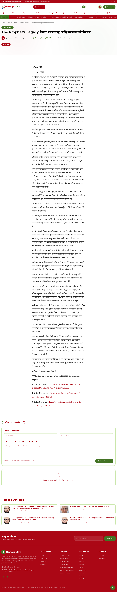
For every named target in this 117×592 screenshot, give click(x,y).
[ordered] (29, 441)
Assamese (82, 570)
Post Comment (105, 461)
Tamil (81, 567)
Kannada (82, 573)
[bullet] (32, 441)
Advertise (102, 558)
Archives (43, 564)
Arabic (81, 561)
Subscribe (110, 538)
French (81, 579)
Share (7, 44)
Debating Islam (65, 573)
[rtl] (19, 441)
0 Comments (75, 38)
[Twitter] (8, 577)
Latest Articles (65, 555)
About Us (43, 558)
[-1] (23, 441)
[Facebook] (3, 577)
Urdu (81, 555)
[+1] (25, 441)
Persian (82, 576)
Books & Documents (67, 570)
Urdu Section (64, 561)
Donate (101, 555)
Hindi (81, 558)
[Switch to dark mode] (100, 7)
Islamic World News (66, 567)
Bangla (81, 564)
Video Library (64, 558)
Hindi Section (12, 23)
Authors (43, 561)
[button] (15, 441)
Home (3, 23)
